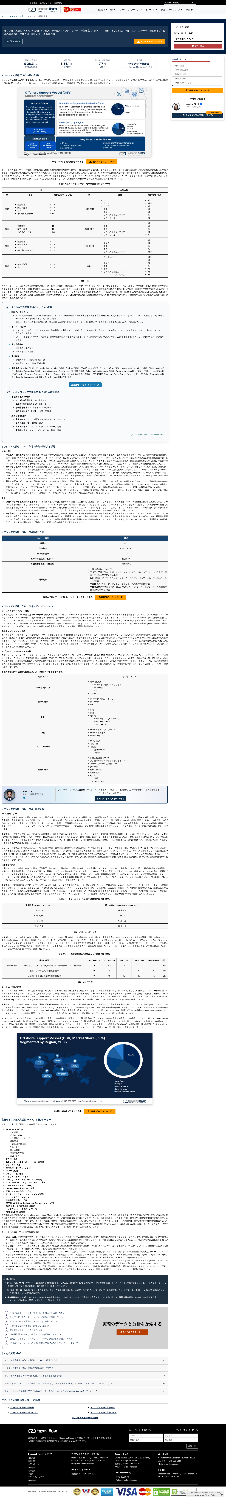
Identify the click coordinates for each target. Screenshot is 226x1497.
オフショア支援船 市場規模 (22, 1407)
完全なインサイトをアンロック (86, 385)
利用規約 (32, 1467)
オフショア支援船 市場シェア (104, 1412)
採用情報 (58, 3)
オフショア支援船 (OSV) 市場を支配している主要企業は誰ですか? (34, 1375)
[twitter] (197, 1429)
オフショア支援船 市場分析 (103, 1407)
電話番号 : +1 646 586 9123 (169, 1461)
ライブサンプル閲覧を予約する (202, 114)
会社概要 (33, 3)
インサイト (150, 10)
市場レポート (190, 10)
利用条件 (32, 1480)
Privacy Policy (210, 1495)
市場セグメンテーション (183, 83)
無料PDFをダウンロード (151, 41)
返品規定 (32, 1470)
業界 (112, 10)
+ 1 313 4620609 (122, 1477)
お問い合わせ (45, 3)
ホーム (4, 16)
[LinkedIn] (24, 798)
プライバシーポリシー (37, 1477)
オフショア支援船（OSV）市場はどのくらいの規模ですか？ (31, 1360)
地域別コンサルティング (170, 10)
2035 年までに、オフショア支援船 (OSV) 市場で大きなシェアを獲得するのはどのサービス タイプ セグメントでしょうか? (59, 1383)
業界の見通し (179, 66)
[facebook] (190, 1429)
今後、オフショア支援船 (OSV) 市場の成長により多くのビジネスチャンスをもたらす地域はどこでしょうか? (53, 1391)
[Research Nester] (43, 9)
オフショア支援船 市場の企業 (85, 1417)
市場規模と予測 (180, 78)
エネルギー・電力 (17, 16)
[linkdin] (193, 1429)
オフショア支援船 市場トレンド (24, 1412)
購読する (192, 1446)
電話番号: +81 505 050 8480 (127, 1464)
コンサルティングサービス (129, 10)
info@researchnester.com (82, 1464)
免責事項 (32, 1474)
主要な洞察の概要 (181, 70)
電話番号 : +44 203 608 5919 (83, 1474)
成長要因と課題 (180, 74)
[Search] (193, 2)
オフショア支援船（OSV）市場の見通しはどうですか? (29, 1368)
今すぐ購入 (199, 46)
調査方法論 (15, 41)
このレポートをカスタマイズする (110, 799)
